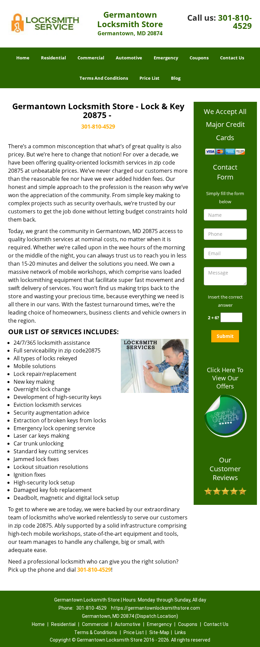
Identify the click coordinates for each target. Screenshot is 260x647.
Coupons (199, 58)
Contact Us (232, 58)
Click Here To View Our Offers (225, 378)
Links (180, 632)
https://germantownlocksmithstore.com (155, 608)
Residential (53, 58)
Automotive (129, 58)
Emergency (166, 58)
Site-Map (159, 632)
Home (22, 58)
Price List (149, 78)
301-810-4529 (235, 21)
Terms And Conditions (104, 78)
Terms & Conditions (95, 632)
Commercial (91, 58)
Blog (175, 78)
